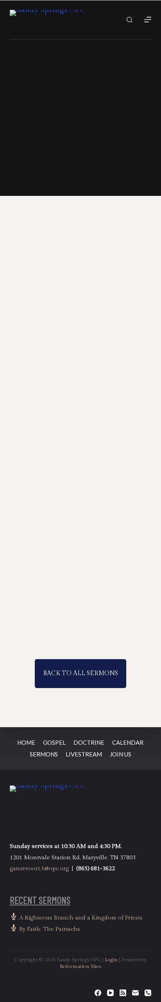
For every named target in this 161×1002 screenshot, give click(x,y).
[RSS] (123, 992)
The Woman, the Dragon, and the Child (72, 545)
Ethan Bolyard (76, 399)
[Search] (129, 20)
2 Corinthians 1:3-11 (68, 413)
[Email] (135, 992)
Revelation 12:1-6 (64, 603)
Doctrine (88, 742)
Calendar (127, 742)
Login (111, 960)
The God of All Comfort (50, 356)
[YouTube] (110, 992)
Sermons (44, 754)
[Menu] (147, 19)
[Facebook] (98, 992)
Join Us (120, 754)
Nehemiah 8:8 (101, 117)
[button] (80, 145)
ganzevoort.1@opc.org (39, 868)
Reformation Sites (80, 966)
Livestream (84, 754)
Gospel (54, 742)
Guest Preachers (39, 343)
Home (26, 742)
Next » (90, 633)
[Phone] (148, 992)
